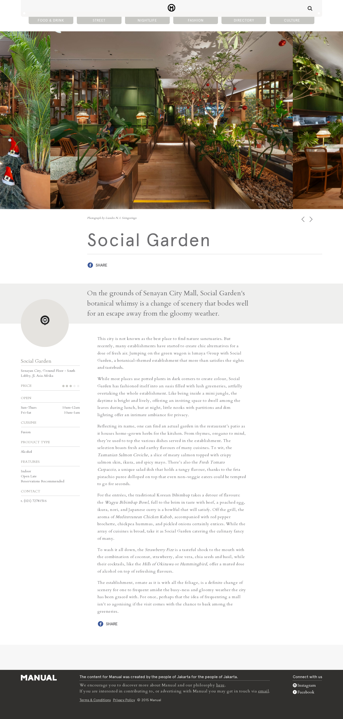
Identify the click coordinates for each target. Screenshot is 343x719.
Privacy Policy (124, 700)
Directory (244, 20)
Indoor (26, 471)
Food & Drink (51, 20)
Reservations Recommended (42, 481)
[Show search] (310, 8)
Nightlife (147, 20)
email (263, 691)
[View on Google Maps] (45, 323)
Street (99, 20)
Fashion (196, 20)
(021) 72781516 (35, 500)
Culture (292, 20)
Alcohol (26, 451)
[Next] (311, 219)
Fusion (26, 432)
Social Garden (36, 361)
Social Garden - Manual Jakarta (171, 8)
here (220, 685)
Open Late (29, 476)
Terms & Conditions (95, 700)
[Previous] (303, 219)
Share (101, 265)
